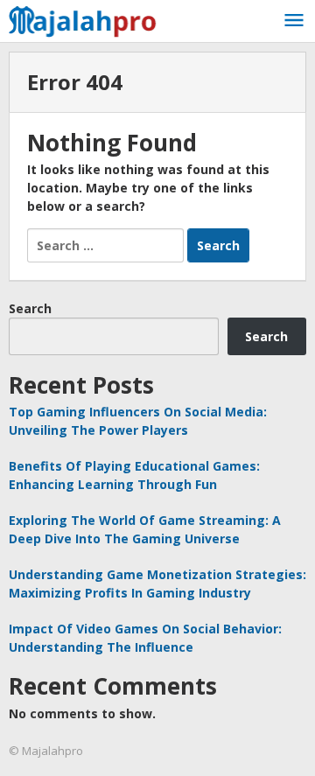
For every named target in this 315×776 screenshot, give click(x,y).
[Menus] (294, 20)
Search (30, 308)
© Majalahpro (46, 751)
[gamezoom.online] (87, 18)
